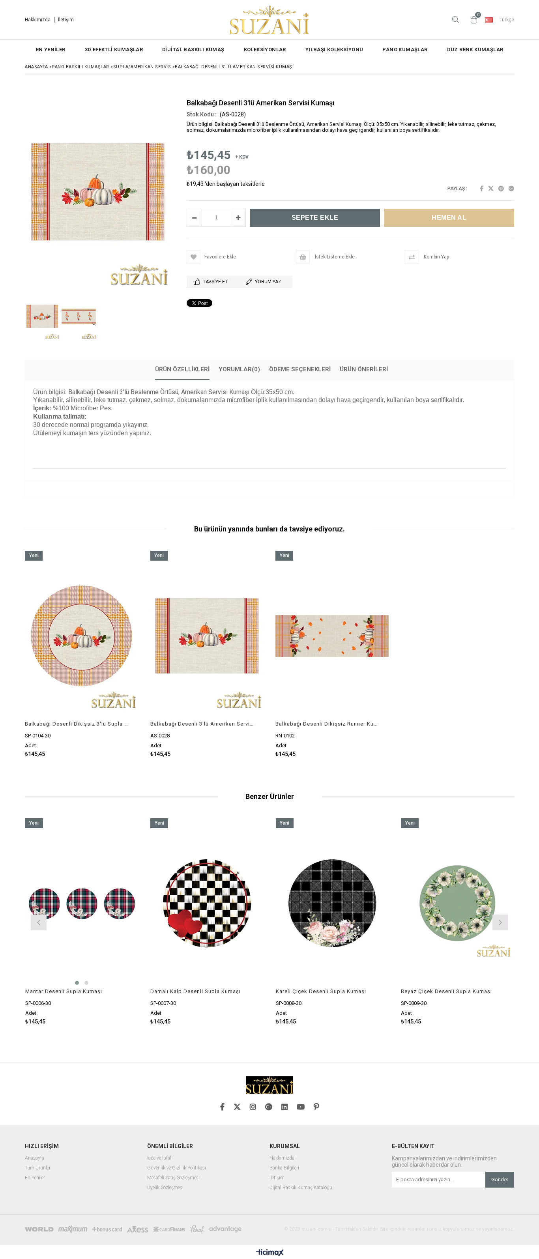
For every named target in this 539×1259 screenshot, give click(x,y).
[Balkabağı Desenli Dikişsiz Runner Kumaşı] (332, 636)
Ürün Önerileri (364, 369)
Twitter (491, 188)
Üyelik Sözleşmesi (165, 1187)
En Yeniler (35, 1177)
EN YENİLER (51, 49)
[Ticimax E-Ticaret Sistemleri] (270, 1253)
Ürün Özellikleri (182, 369)
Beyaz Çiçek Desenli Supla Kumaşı (446, 991)
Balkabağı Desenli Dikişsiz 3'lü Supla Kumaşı (77, 724)
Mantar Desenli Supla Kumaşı (63, 991)
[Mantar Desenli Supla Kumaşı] (82, 903)
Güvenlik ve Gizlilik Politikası (176, 1168)
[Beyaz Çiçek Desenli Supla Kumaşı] (458, 903)
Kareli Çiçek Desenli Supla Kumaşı (321, 991)
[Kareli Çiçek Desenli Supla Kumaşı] (332, 903)
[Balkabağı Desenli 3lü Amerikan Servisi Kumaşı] (207, 636)
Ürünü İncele (109, 654)
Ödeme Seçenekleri (300, 369)
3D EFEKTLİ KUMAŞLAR (114, 49)
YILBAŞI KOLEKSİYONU (334, 49)
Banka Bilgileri (284, 1168)
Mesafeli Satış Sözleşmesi (173, 1177)
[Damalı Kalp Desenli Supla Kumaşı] (207, 903)
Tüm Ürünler (38, 1168)
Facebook (481, 188)
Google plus (511, 188)
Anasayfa (34, 1158)
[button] (269, 447)
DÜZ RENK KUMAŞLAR (475, 49)
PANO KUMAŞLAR (404, 49)
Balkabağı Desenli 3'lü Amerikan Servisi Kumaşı (202, 724)
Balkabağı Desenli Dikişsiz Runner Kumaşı (327, 724)
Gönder (499, 1179)
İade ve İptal (159, 1158)
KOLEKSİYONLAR (265, 49)
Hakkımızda (38, 19)
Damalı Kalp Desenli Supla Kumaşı (195, 991)
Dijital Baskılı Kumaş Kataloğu (301, 1187)
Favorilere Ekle (81, 654)
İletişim (66, 19)
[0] (472, 20)
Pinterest (501, 188)
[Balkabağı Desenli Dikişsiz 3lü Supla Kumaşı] (81, 636)
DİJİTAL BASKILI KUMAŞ (193, 49)
